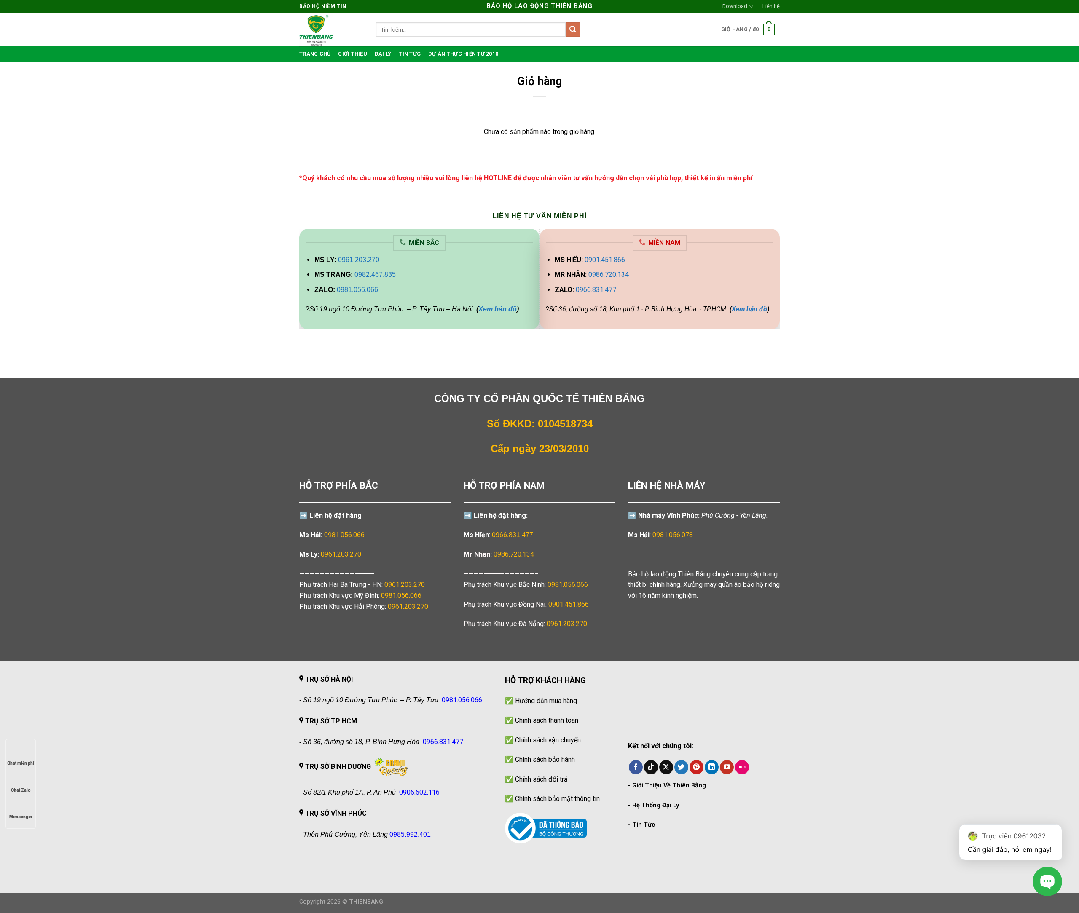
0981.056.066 (357, 289)
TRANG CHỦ (314, 54)
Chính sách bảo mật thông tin (557, 799)
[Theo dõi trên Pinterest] (696, 767)
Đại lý (383, 54)
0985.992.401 (410, 834)
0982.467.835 (375, 274)
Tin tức (410, 54)
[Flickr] (742, 767)
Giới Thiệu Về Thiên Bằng (669, 785)
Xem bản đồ (497, 309)
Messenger (20, 816)
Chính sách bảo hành (545, 759)
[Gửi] (573, 29)
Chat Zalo (21, 790)
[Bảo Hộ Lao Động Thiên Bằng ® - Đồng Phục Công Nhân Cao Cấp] (331, 29)
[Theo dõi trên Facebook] (636, 767)
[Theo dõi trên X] (666, 767)
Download (734, 6)
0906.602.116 (419, 792)
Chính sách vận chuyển (548, 740)
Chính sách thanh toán (546, 720)
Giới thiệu (352, 54)
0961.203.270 (358, 259)
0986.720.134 (608, 274)
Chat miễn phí (20, 763)
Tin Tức (643, 824)
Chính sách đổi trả (541, 779)
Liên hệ (771, 6)
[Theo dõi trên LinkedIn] (712, 767)
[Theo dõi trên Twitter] (681, 767)
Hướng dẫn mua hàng (546, 701)
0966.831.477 (596, 290)
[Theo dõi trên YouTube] (727, 767)
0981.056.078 (672, 535)
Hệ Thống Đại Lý (655, 805)
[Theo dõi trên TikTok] (651, 767)
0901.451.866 (605, 260)
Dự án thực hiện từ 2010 (463, 54)
